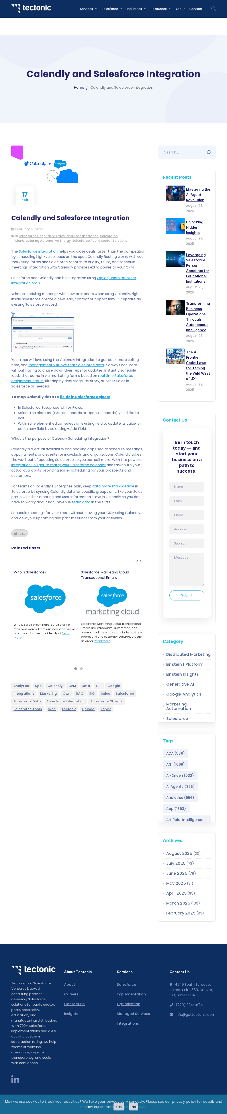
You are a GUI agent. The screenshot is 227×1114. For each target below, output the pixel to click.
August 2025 (179, 853)
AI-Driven (180, 775)
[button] (75, 668)
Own (66, 693)
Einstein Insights (182, 674)
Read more (102, 641)
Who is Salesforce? (30, 572)
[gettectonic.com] (31, 8)
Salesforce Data (27, 701)
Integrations (24, 693)
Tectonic (69, 709)
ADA (175, 753)
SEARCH (210, 151)
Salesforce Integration (66, 701)
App (38, 686)
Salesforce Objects (106, 701)
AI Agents (180, 786)
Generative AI (180, 684)
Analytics (21, 686)
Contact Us (74, 1004)
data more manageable (113, 486)
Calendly (55, 686)
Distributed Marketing (188, 654)
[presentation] (137, 561)
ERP (99, 686)
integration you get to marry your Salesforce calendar (58, 465)
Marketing (48, 693)
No (133, 1106)
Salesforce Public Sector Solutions (99, 240)
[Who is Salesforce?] (45, 598)
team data (81, 502)
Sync (52, 709)
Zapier (106, 709)
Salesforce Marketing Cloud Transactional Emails (105, 575)
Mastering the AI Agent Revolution (198, 194)
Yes (119, 1106)
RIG (92, 693)
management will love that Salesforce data (66, 365)
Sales (105, 693)
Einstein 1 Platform (185, 664)
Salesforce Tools (28, 709)
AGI (175, 764)
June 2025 (176, 873)
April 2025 (176, 893)
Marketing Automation (178, 706)
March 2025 (178, 903)
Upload (88, 709)
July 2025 (176, 863)
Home (79, 87)
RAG (79, 693)
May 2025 (176, 883)
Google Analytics (183, 694)
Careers (71, 994)
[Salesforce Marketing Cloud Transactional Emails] (112, 601)
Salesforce (125, 693)
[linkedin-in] (15, 1080)
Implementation (131, 994)
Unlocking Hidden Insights (194, 227)
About (69, 984)
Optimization (128, 1004)
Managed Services (133, 1013)
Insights (71, 1013)
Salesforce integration (38, 251)
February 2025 (181, 913)
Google (114, 686)
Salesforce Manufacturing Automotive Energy (66, 238)
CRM (72, 686)
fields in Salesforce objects (85, 396)
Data (86, 686)
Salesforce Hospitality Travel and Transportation (59, 236)
